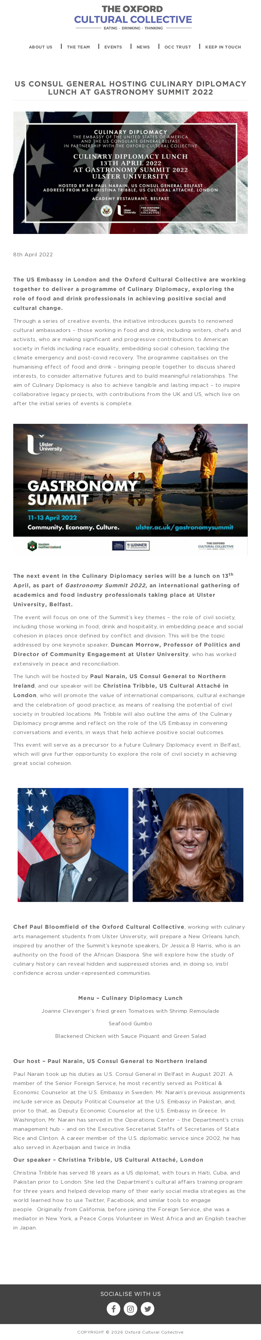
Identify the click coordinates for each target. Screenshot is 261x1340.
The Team (78, 47)
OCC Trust (177, 47)
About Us (41, 47)
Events (113, 47)
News (143, 47)
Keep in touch (223, 47)
